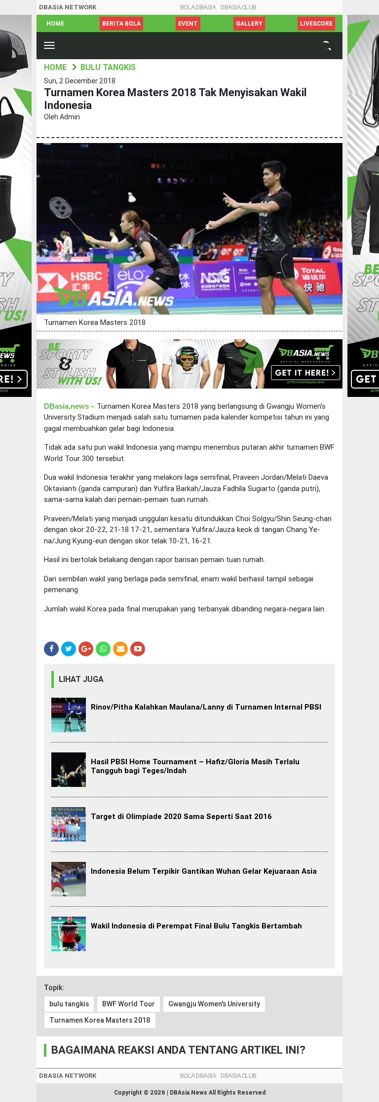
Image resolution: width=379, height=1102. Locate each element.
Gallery (249, 23)
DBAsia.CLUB (239, 7)
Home (55, 23)
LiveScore (316, 23)
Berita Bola (121, 23)
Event (188, 23)
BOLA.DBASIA (198, 7)
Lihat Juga (81, 679)
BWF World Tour (128, 1004)
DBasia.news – (70, 406)
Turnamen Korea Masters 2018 (100, 1020)
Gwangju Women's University (214, 1004)
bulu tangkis (69, 1004)
